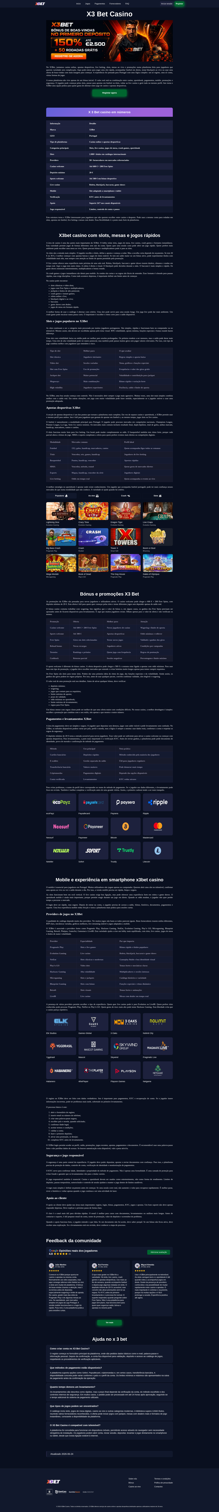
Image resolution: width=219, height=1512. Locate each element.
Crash (123, 496)
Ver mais (109, 1323)
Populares (59, 496)
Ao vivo (91, 496)
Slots (156, 496)
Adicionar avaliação (159, 1252)
